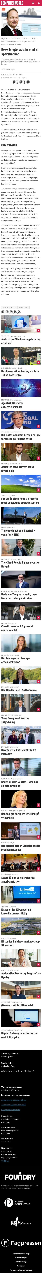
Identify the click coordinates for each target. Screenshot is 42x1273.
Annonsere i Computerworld (13, 1104)
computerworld (9, 307)
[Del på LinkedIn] (21, 82)
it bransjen (23, 307)
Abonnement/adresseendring (13, 1100)
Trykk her (5, 1161)
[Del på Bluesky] (28, 82)
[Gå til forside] (14, 3)
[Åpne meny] (33, 3)
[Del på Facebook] (13, 82)
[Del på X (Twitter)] (17, 82)
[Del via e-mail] (24, 82)
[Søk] (39, 3)
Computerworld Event (10, 1109)
